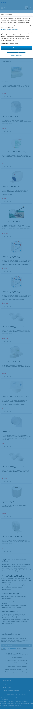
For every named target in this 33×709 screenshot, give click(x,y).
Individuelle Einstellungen (16, 55)
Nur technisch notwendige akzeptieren (16, 52)
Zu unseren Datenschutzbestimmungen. (9, 29)
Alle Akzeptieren (16, 47)
